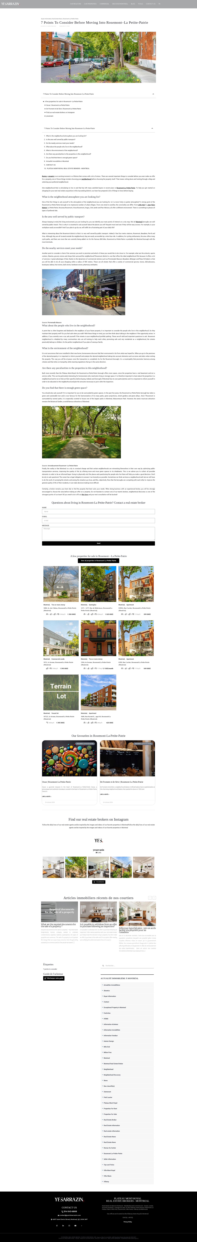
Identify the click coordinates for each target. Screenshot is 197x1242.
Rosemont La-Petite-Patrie (70, 19)
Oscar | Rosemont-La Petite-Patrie (57, 105)
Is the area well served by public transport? (60, 139)
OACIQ (125, 1217)
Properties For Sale (110, 1114)
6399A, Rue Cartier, (135, 609)
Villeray (106, 1182)
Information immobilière (112, 1030)
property (51, 176)
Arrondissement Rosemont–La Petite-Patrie (63, 466)
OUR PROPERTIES (90, 4)
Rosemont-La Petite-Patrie (126, 188)
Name (44, 508)
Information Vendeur (111, 1036)
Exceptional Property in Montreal (115, 1007)
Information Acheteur (111, 1024)
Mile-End (107, 1047)
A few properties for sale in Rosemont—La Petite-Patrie (63, 101)
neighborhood (86, 179)
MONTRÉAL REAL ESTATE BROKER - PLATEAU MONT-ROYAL (77, 1237)
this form (85, 495)
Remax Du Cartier (110, 1148)
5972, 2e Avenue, (58, 663)
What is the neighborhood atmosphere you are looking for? (66, 136)
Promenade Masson (54, 322)
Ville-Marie (107, 1176)
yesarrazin (49, 116)
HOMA (106, 1019)
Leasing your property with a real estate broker (95, 925)
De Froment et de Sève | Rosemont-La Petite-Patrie (63, 109)
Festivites (107, 1013)
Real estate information (112, 1131)
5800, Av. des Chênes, (60, 609)
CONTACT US (150, 4)
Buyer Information (46, 19)
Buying (44, 176)
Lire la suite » (46, 796)
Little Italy (141, 205)
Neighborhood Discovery (112, 1075)
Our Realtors (75, 4)
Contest (106, 1002)
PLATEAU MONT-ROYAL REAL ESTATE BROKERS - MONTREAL (68, 168)
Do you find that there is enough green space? (61, 158)
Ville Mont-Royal (109, 1170)
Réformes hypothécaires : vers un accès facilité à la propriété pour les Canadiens (59, 930)
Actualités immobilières (112, 985)
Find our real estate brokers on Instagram (60, 112)
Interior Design (109, 1041)
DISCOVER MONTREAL (120, 4)
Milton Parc (108, 1052)
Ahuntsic (107, 991)
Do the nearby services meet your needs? (60, 143)
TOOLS (140, 4)
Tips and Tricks (109, 1165)
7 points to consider (50, 969)
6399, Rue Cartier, (134, 663)
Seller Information (110, 1159)
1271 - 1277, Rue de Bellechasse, (96, 609)
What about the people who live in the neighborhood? (64, 147)
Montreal (139, 222)
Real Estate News (57, 19)
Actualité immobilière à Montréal (57, 161)
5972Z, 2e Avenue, (59, 718)
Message (45, 525)
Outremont (107, 1092)
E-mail (44, 516)
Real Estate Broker (110, 1120)
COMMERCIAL (104, 4)
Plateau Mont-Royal (110, 1103)
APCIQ (130, 1217)
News (106, 1080)
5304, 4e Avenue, (96, 663)
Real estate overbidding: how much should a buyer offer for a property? (135, 925)
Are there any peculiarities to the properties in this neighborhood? (68, 154)
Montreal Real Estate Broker (113, 1064)
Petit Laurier (108, 1097)
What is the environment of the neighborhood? (62, 150)
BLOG (133, 4)
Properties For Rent (110, 1109)
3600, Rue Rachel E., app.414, (96, 718)
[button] (153, 94)
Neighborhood (108, 1069)
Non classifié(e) (109, 1086)
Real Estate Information (112, 1125)
